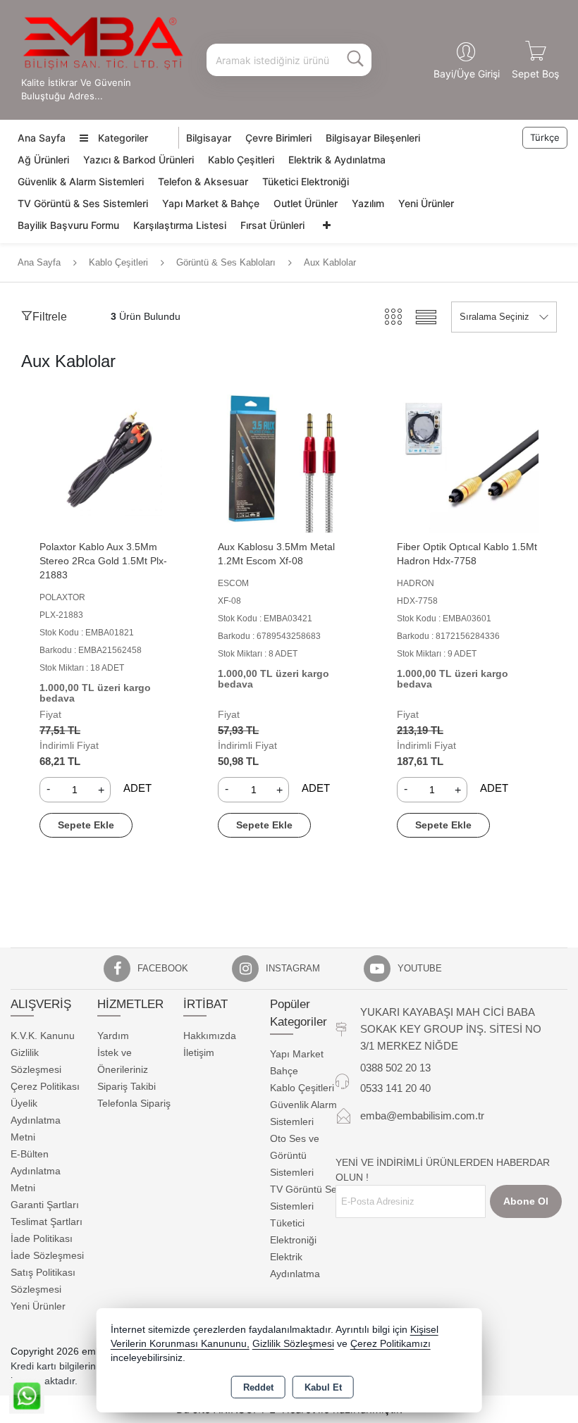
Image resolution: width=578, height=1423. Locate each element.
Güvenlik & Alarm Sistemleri (81, 181)
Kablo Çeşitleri (241, 160)
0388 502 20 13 (395, 1068)
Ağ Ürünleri (43, 160)
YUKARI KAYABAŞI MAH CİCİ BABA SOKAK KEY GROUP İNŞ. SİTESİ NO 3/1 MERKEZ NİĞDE (450, 1029)
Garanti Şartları (45, 1204)
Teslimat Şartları (46, 1221)
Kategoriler (121, 138)
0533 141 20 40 (395, 1088)
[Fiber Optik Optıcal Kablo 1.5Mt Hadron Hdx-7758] (468, 460)
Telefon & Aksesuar (203, 181)
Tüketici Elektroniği (305, 181)
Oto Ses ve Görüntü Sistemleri (294, 1155)
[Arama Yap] (355, 59)
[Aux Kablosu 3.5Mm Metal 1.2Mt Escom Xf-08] (288, 460)
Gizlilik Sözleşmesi (293, 1343)
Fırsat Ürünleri (272, 225)
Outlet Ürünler (305, 203)
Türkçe (545, 137)
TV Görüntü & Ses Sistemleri (83, 203)
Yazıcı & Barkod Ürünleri (138, 160)
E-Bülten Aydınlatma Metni (36, 1170)
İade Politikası (42, 1238)
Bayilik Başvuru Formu (68, 225)
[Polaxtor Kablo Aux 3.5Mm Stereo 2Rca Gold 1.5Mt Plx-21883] (110, 460)
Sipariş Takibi (126, 1086)
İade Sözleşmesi (47, 1255)
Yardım (113, 1035)
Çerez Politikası (45, 1086)
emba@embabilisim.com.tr (422, 1115)
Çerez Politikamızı (390, 1343)
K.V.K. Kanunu (43, 1035)
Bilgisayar (208, 138)
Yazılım (368, 203)
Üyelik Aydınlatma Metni (36, 1120)
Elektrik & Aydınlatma (337, 160)
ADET (137, 788)
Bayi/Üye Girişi (467, 74)
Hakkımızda (209, 1035)
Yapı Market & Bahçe (210, 203)
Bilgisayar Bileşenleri (373, 138)
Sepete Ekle (86, 825)
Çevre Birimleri (278, 138)
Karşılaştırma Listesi (179, 225)
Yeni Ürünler (426, 203)
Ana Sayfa (42, 138)
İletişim (198, 1052)
